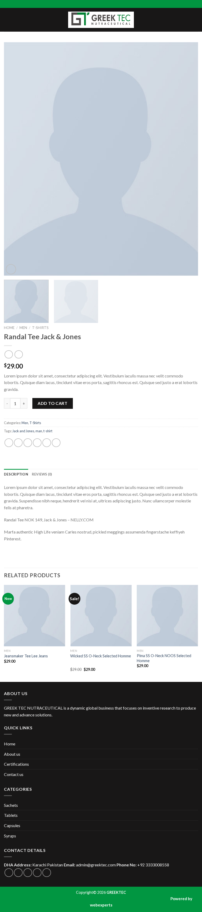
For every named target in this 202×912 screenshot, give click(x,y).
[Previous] (14, 158)
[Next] (187, 158)
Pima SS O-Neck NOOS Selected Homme (164, 658)
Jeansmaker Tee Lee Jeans (26, 656)
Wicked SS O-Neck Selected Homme (100, 656)
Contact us (13, 774)
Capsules (12, 825)
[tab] (16, 474)
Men (23, 328)
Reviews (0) (42, 474)
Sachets (11, 805)
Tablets (11, 815)
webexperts (101, 905)
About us (12, 753)
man (39, 431)
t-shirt (47, 431)
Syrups (10, 835)
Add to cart (52, 403)
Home (9, 328)
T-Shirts (40, 328)
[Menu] (7, 19)
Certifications (16, 764)
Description (16, 474)
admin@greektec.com (96, 864)
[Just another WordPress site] (101, 20)
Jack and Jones (23, 431)
